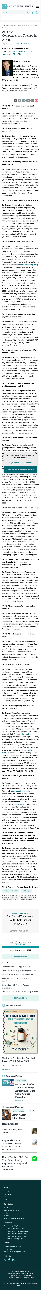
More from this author (19, 931)
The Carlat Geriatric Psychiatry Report (15, 1236)
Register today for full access (20, 463)
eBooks (6, 1215)
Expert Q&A (26, 891)
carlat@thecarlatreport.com (12, 1246)
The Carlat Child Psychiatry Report (14, 1228)
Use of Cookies (23, 1276)
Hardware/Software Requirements (18, 1278)
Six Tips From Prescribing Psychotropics (18, 974)
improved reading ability (28, 265)
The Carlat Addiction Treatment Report (16, 1231)
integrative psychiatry (10, 899)
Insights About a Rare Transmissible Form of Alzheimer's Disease (12, 1143)
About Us (6, 1192)
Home (4, 25)
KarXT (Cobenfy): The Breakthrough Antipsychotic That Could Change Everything (25, 1090)
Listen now (32, 1110)
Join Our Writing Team (12, 1129)
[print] (32, 100)
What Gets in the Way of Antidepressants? (19, 971)
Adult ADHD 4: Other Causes (20, 1116)
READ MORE (6, 1069)
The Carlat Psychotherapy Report (14, 1239)
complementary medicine (28, 897)
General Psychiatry (13, 25)
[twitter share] (15, 100)
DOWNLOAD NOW (20, 998)
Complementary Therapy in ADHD (16, 967)
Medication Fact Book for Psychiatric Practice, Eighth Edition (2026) (19, 1059)
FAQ (5, 1197)
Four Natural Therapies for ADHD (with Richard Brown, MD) (20, 920)
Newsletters (7, 1208)
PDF (36, 100)
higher (33, 221)
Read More (18, 1100)
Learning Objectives (19, 51)
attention (19, 895)
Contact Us (7, 1199)
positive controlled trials (20, 791)
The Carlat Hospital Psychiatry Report (15, 1233)
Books (6, 1213)
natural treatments (27, 899)
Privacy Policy (20, 1273)
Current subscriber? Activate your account (20, 469)
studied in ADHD (19, 804)
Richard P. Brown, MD (22, 44)
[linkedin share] (24, 100)
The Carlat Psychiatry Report (12, 1226)
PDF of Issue (18, 54)
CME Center (7, 1194)
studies (33, 477)
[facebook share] (19, 100)
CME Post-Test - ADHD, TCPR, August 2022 (20, 992)
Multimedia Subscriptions (11, 1210)
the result (25, 734)
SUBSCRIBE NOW (20, 956)
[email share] (28, 100)
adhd (12, 895)
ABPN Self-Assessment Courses (14, 1218)
